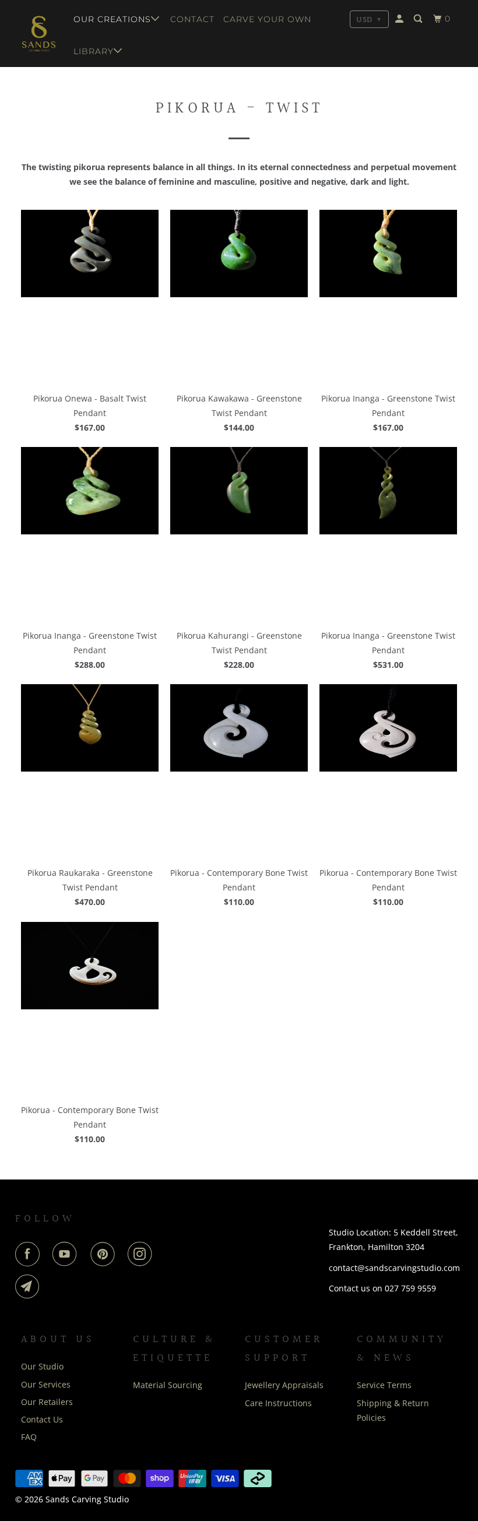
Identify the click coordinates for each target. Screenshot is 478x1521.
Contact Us (42, 1419)
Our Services (46, 1384)
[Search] (419, 19)
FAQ (29, 1436)
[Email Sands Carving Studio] (29, 1286)
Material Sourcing (167, 1384)
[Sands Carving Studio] (39, 33)
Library (93, 51)
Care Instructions (278, 1403)
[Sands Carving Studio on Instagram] (142, 1254)
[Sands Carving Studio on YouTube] (67, 1254)
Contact (192, 19)
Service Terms (384, 1384)
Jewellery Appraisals (284, 1384)
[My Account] (400, 19)
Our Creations (112, 19)
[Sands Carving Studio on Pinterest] (104, 1254)
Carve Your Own (267, 19)
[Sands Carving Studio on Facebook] (29, 1254)
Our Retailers (47, 1401)
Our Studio (42, 1366)
